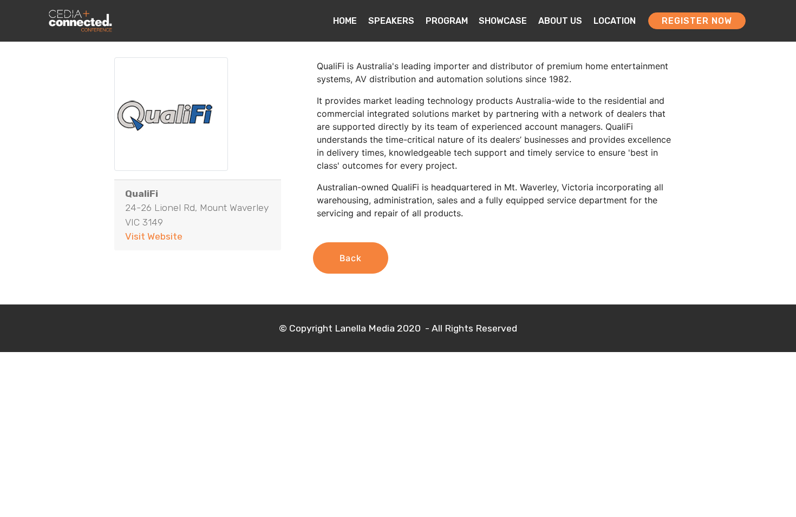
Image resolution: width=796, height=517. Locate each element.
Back (351, 258)
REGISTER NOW (697, 21)
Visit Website (153, 236)
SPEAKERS (391, 21)
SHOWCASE (503, 21)
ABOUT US (560, 21)
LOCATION (614, 21)
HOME (345, 21)
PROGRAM (447, 21)
